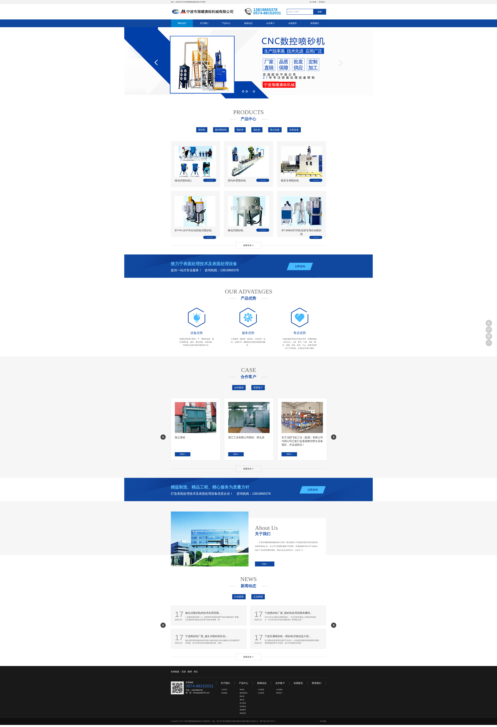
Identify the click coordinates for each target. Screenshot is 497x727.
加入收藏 (313, 2)
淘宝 (196, 672)
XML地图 (323, 721)
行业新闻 (239, 596)
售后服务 (224, 693)
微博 (190, 672)
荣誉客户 (258, 387)
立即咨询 (300, 266)
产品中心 (226, 23)
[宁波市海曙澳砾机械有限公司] (206, 11)
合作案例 (239, 387)
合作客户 (270, 23)
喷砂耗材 (243, 713)
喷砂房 (240, 129)
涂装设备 (294, 129)
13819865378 (489, 323)
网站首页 (182, 23)
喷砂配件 (243, 710)
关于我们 (204, 23)
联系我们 (322, 2)
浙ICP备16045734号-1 (268, 721)
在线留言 (292, 23)
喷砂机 (201, 129)
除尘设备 (275, 129)
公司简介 (224, 689)
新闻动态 (248, 23)
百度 (184, 672)
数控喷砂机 (221, 129)
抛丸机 (256, 129)
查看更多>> (248, 245)
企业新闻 (258, 596)
